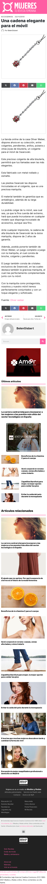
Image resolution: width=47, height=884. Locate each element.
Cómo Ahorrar (30, 804)
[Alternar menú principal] (42, 7)
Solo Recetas (9, 849)
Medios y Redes (34, 789)
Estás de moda (10, 852)
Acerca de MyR (28, 795)
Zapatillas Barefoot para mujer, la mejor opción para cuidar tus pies (32, 483)
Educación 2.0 (6, 801)
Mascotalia (29, 801)
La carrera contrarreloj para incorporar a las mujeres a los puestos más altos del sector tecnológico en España (22, 414)
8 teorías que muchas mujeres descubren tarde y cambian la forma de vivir (23, 739)
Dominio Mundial (7, 804)
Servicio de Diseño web (32, 792)
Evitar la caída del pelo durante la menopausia (31, 495)
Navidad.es (5, 807)
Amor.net (7, 862)
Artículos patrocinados (13, 792)
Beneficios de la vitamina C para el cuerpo (32, 457)
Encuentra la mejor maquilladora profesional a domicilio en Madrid (21, 772)
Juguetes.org (6, 810)
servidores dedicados (26, 826)
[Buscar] (43, 341)
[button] (23, 831)
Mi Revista (28, 810)
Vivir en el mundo (10, 867)
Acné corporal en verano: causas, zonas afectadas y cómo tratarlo (33, 471)
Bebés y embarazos (11, 854)
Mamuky (7, 865)
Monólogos (5, 812)
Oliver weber (17, 300)
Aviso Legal (32, 872)
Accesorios (7, 17)
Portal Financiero (31, 807)
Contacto (16, 795)
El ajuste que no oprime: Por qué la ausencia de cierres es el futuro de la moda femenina (22, 579)
